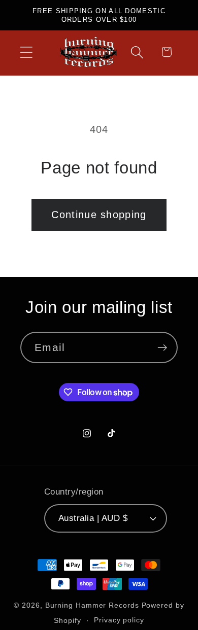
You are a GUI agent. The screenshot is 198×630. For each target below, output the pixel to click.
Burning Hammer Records (92, 605)
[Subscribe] (162, 348)
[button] (26, 52)
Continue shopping (98, 214)
